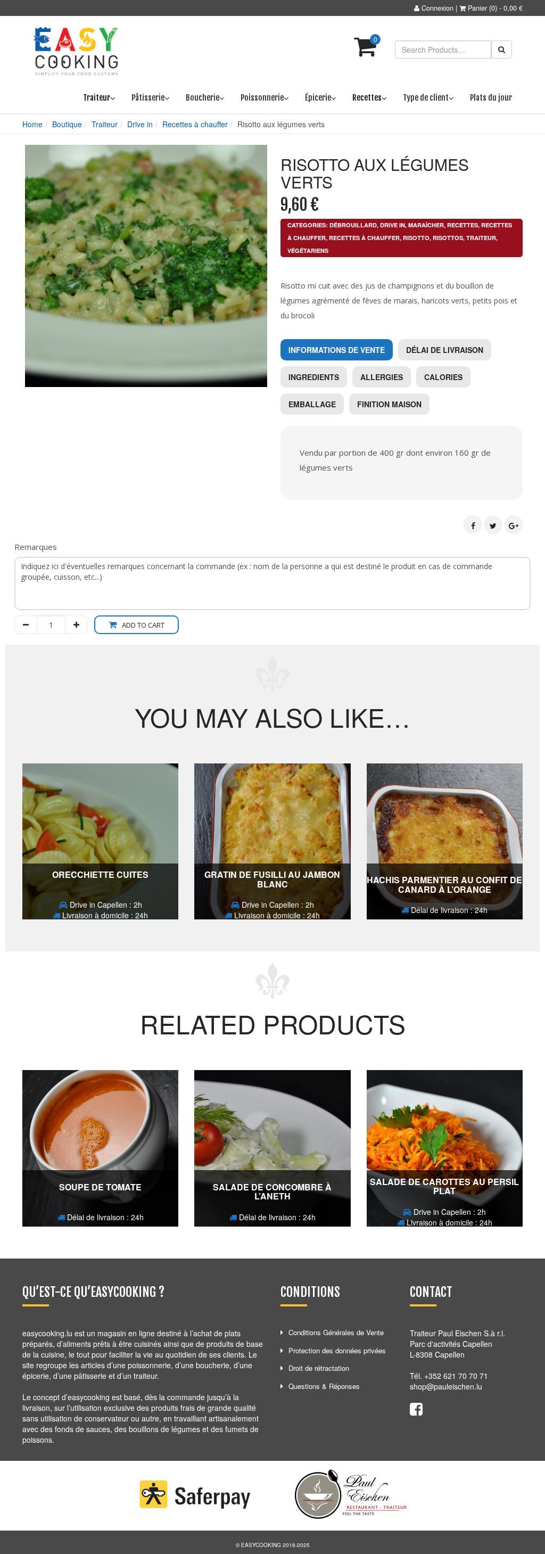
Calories (443, 377)
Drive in (140, 124)
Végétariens (307, 250)
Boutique (67, 124)
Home (32, 124)
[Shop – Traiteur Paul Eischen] (75, 51)
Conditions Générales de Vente (336, 1332)
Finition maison (389, 404)
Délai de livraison (444, 349)
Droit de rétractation (318, 1368)
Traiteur (105, 124)
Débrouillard (353, 225)
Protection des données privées (337, 1350)
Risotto (416, 238)
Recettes (462, 225)
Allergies (381, 377)
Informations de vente (336, 349)
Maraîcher (426, 225)
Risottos (448, 238)
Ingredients (313, 377)
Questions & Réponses (324, 1386)
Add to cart (143, 625)
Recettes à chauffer (195, 124)
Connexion (437, 8)
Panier (477, 8)
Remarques (35, 546)
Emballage (312, 404)
